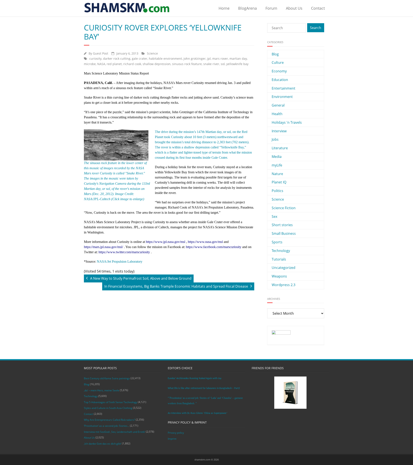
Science (152, 53)
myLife (277, 165)
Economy (279, 71)
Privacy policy (176, 433)
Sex (274, 216)
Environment (282, 96)
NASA (101, 64)
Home (224, 8)
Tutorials (279, 259)
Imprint (172, 439)
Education (280, 79)
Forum (271, 8)
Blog (275, 54)
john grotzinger (194, 58)
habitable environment (165, 58)
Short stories (282, 225)
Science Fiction (284, 208)
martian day (238, 58)
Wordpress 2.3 (283, 284)
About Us (294, 8)
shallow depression (157, 64)
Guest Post (100, 53)
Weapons (279, 276)
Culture (278, 62)
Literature (280, 148)
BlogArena (247, 8)
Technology (281, 250)
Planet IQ (279, 182)
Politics (277, 190)
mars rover (220, 58)
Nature (277, 173)
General (278, 105)
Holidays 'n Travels (287, 122)
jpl (209, 58)
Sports (277, 242)
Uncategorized (283, 267)
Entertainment (283, 88)
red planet (114, 64)
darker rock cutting (116, 58)
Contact (318, 8)
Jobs (275, 139)
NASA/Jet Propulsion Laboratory (119, 261)
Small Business (284, 233)
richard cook (132, 64)
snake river (211, 64)
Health (277, 113)
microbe (90, 64)
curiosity (95, 58)
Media (277, 156)
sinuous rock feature (187, 64)
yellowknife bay (237, 64)
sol (223, 64)
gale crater (139, 58)
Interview (279, 131)
